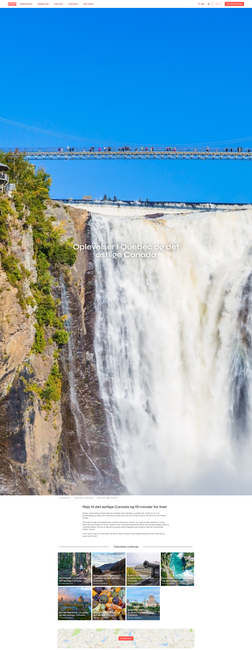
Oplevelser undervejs (84, 498)
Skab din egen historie (107, 498)
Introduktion (64, 498)
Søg (202, 4)
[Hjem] (12, 4)
